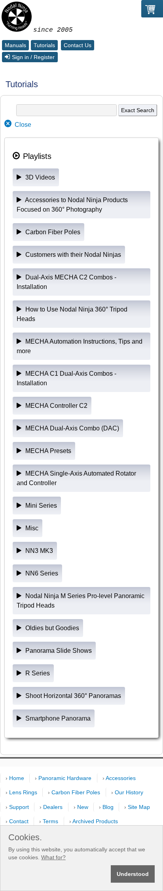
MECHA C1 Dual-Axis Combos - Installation (66, 378)
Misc (31, 528)
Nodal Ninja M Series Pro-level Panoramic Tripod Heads (80, 601)
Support (19, 807)
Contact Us (77, 45)
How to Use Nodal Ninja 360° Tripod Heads (72, 314)
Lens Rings (23, 792)
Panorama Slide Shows (58, 650)
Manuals (15, 45)
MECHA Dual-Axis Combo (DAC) (71, 428)
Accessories (121, 778)
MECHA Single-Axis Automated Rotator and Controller (76, 478)
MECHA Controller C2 (55, 405)
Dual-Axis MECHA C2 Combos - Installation (66, 282)
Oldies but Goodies (51, 628)
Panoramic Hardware (64, 778)
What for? (53, 857)
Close (23, 124)
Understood (133, 874)
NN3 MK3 (38, 550)
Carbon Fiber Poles (52, 232)
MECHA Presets (47, 450)
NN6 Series (41, 573)
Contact (18, 821)
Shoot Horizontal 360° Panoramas (72, 695)
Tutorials (44, 45)
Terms (50, 821)
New (82, 807)
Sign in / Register (33, 57)
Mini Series (40, 505)
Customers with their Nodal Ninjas (72, 254)
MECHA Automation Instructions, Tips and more (79, 346)
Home (16, 778)
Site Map (139, 807)
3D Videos (39, 177)
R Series (37, 673)
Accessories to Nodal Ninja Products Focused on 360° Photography (72, 205)
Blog (108, 807)
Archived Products (95, 821)
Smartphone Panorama (57, 718)
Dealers (53, 807)
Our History (129, 792)
